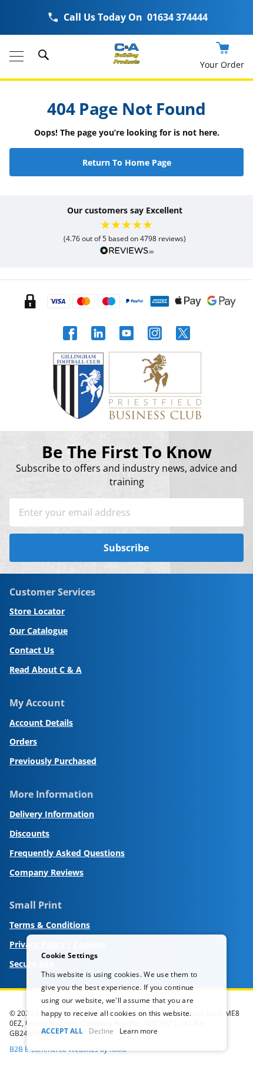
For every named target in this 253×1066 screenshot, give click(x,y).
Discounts (29, 833)
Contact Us (31, 650)
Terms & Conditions (49, 924)
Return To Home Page (126, 162)
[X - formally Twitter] (183, 343)
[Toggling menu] (16, 56)
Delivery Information (51, 814)
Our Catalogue (38, 630)
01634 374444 (177, 17)
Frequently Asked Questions (67, 852)
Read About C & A (45, 669)
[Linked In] (98, 343)
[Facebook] (70, 343)
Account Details (41, 722)
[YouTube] (126, 343)
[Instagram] (155, 343)
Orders (23, 741)
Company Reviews (46, 872)
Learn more (138, 1031)
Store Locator (37, 611)
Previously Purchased (52, 760)
